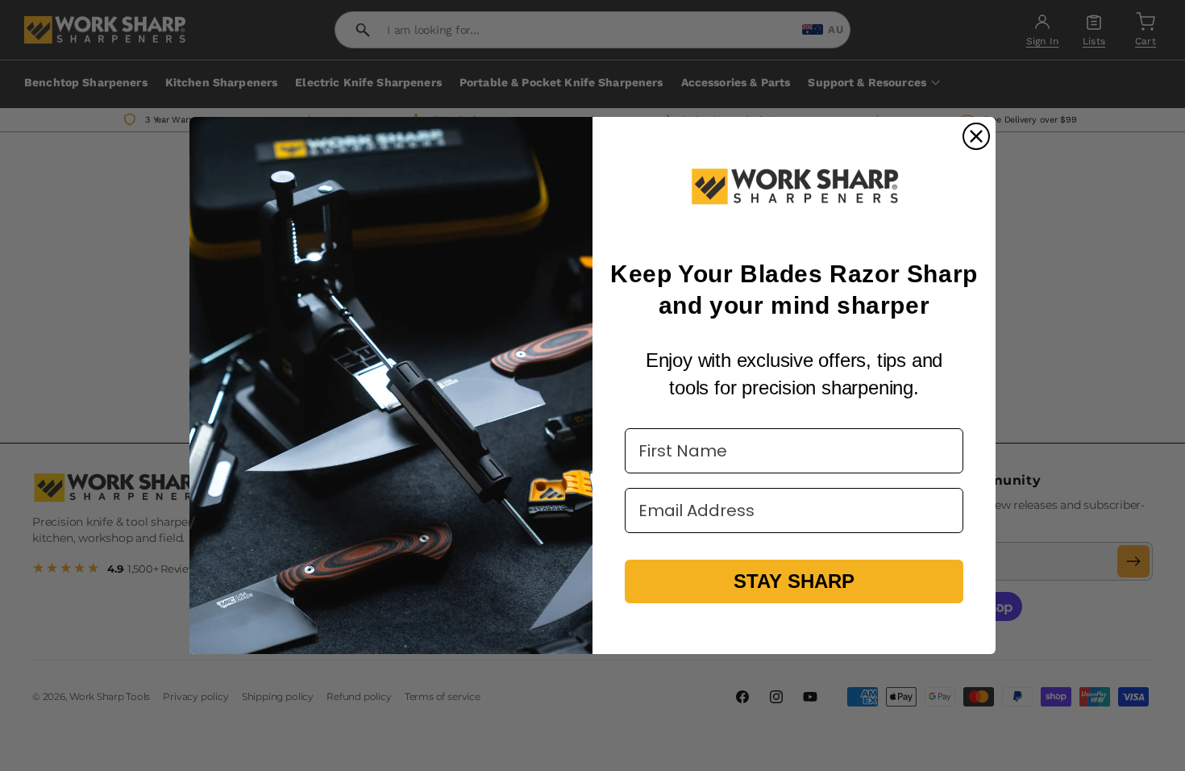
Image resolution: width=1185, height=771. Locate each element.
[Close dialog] (976, 136)
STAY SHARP (794, 581)
